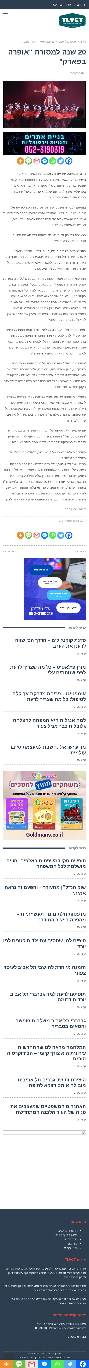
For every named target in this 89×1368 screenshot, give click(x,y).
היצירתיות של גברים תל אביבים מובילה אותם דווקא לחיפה (52, 1082)
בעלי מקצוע (71, 1239)
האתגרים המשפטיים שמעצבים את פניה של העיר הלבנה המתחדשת (48, 1109)
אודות (68, 4)
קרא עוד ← (79, 653)
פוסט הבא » (9, 551)
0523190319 (43, 1328)
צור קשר (57, 4)
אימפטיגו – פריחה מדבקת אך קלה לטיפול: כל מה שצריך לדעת (49, 696)
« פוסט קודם (79, 551)
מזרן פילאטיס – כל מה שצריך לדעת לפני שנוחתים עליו (48, 670)
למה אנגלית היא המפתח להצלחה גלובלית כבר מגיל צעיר (49, 723)
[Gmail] (36, 161)
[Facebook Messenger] (44, 161)
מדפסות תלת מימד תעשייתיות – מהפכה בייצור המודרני (51, 916)
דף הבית (80, 4)
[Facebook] (68, 161)
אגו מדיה (46, 1353)
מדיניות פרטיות (26, 1357)
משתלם (73, 1243)
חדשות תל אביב (68, 1230)
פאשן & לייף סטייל (66, 1234)
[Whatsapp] (52, 161)
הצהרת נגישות (77, 1336)
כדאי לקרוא (71, 1247)
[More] (20, 161)
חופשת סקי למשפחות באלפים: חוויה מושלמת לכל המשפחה (46, 863)
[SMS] (28, 161)
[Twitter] (60, 161)
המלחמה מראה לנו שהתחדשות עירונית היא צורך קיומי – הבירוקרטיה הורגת (46, 1053)
